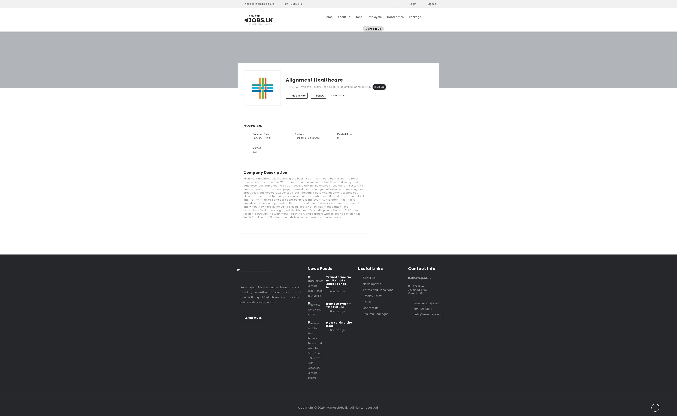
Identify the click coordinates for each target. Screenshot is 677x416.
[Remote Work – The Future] (315, 309)
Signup (432, 4)
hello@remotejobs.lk (259, 4)
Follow (320, 95)
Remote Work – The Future (338, 305)
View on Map (379, 87)
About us (344, 17)
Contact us (373, 29)
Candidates (395, 17)
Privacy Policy (372, 296)
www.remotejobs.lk (426, 303)
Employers (374, 17)
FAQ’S (367, 302)
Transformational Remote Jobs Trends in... (338, 282)
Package (415, 17)
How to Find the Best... (339, 324)
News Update (372, 284)
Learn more (253, 317)
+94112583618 (292, 4)
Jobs (358, 17)
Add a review (298, 95)
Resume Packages (375, 314)
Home (329, 17)
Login (413, 4)
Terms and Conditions (378, 290)
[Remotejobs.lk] (275, 20)
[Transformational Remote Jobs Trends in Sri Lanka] (315, 286)
